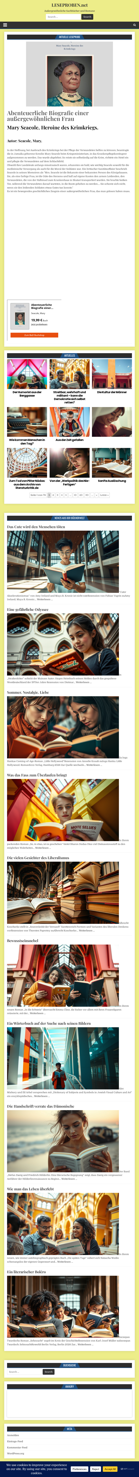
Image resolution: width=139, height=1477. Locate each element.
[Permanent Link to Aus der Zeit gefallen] (70, 422)
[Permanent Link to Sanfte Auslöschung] (112, 463)
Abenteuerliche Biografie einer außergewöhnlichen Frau (48, 115)
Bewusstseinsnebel (22, 940)
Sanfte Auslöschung (112, 481)
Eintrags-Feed (15, 1441)
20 (81, 495)
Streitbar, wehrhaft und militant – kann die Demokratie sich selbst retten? (69, 397)
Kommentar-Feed (17, 1447)
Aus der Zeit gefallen (69, 440)
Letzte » (104, 495)
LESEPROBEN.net (70, 5)
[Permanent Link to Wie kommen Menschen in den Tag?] (27, 422)
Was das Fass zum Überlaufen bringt (37, 774)
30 (87, 495)
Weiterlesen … (45, 599)
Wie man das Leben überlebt (30, 1188)
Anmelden (13, 1435)
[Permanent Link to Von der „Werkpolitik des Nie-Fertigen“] (70, 463)
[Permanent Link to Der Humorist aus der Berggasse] (27, 374)
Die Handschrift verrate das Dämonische (40, 1106)
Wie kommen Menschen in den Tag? (27, 441)
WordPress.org (15, 1453)
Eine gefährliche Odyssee (28, 609)
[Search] (134, 25)
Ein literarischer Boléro (26, 1271)
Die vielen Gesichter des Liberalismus (38, 857)
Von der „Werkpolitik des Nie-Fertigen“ (69, 482)
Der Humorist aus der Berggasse (27, 394)
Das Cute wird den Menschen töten (36, 526)
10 (75, 495)
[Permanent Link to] (112, 422)
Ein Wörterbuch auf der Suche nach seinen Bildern (49, 1023)
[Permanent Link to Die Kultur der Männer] (112, 374)
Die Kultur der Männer (112, 392)
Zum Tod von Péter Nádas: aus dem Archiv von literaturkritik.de (27, 484)
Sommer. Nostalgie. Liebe (28, 692)
